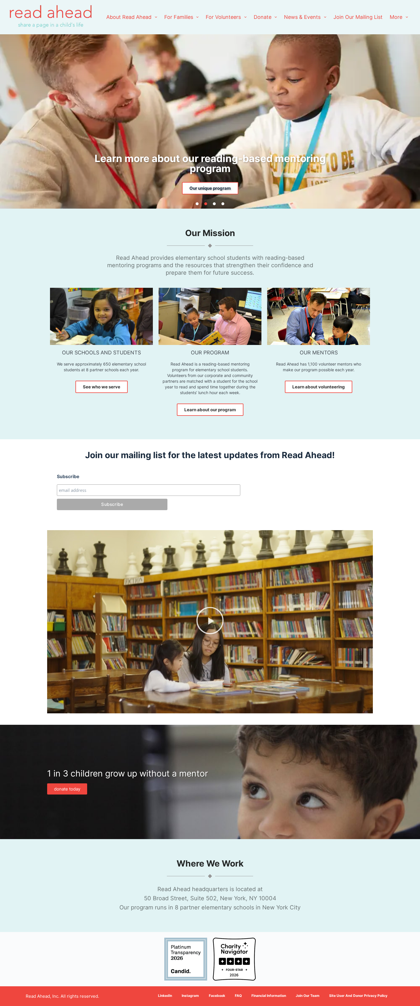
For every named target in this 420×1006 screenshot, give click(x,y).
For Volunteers (223, 17)
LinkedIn (165, 995)
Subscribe (68, 476)
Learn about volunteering (318, 387)
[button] (197, 203)
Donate (262, 17)
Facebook (217, 995)
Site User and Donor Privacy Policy (358, 995)
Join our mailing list (358, 17)
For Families (178, 17)
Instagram (190, 995)
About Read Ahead (128, 17)
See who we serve (101, 387)
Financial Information (268, 995)
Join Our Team (307, 995)
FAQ (238, 995)
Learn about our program (210, 409)
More (396, 17)
